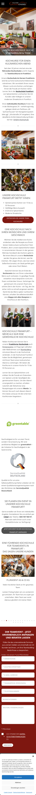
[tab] (1, 620)
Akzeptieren (18, 777)
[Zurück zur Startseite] (18, 4)
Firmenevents (7, 347)
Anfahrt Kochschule (21, 120)
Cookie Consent (8, 792)
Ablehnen (18, 782)
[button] (33, 756)
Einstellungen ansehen (18, 788)
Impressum (29, 792)
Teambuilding (26, 349)
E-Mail (6, 517)
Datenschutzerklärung (19, 792)
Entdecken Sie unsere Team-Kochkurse (18, 220)
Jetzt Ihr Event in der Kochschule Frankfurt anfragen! (18, 530)
